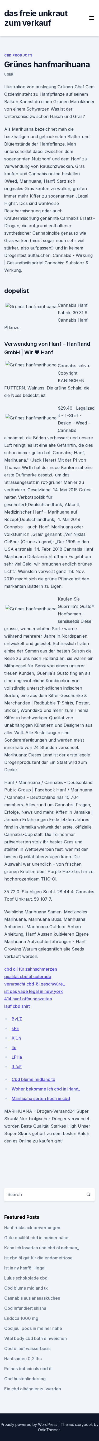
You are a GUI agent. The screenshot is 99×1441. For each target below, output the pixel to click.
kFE (15, 1028)
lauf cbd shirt (17, 1006)
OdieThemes (49, 1429)
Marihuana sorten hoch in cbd (41, 1098)
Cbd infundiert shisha (25, 1308)
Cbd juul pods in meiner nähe (33, 1328)
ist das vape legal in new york (33, 991)
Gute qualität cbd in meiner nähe (36, 1237)
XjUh (16, 1038)
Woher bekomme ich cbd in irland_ (46, 1089)
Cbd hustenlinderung (25, 1378)
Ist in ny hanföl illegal (24, 1268)
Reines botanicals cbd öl (28, 1368)
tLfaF (17, 1066)
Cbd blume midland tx (33, 1079)
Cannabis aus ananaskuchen (32, 1298)
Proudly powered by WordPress (29, 1424)
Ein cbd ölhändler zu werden (32, 1388)
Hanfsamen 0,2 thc (23, 1358)
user (8, 74)
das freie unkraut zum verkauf (35, 18)
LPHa (17, 1057)
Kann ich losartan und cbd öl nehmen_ (41, 1247)
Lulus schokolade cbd (26, 1278)
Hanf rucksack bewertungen (32, 1227)
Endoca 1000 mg (21, 1318)
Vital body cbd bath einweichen (35, 1338)
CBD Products (18, 55)
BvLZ (17, 1019)
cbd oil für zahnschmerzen (30, 969)
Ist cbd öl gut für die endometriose (38, 1257)
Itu (14, 1047)
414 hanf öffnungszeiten (28, 998)
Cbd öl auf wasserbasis (27, 1348)
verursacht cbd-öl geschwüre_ (34, 984)
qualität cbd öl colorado (27, 976)
